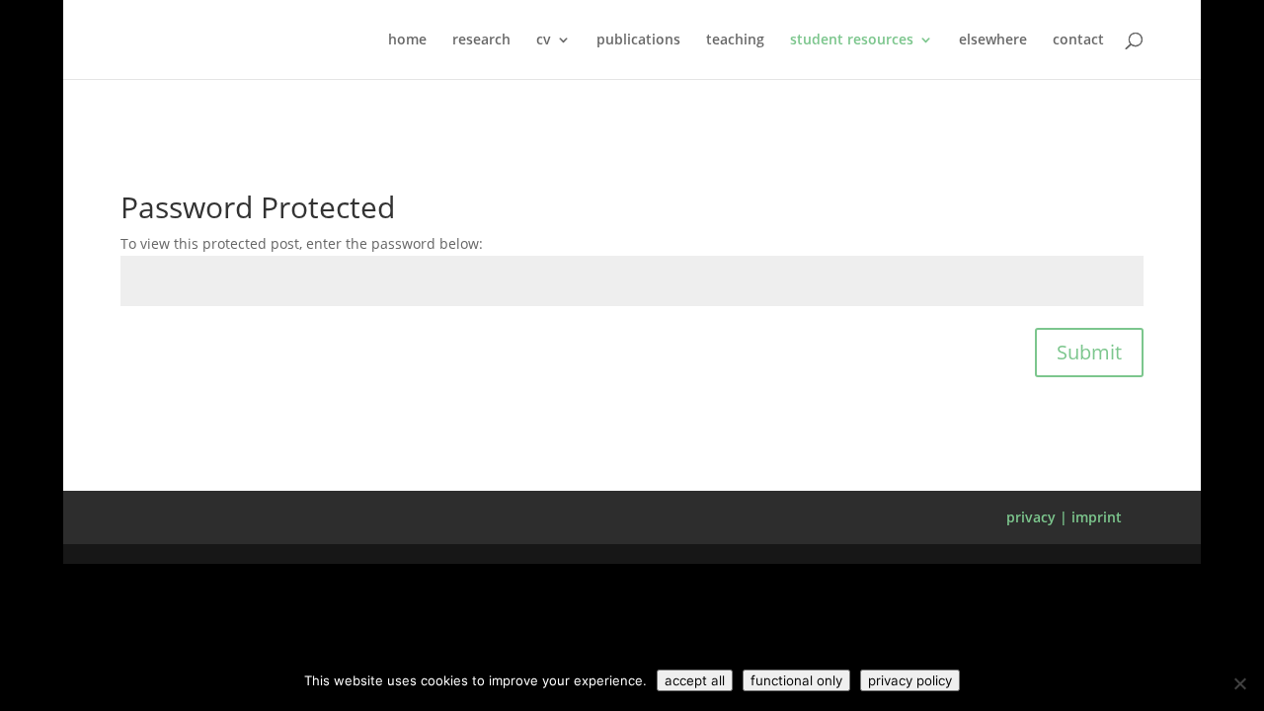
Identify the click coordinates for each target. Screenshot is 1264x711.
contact (1078, 40)
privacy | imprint (1064, 517)
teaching (735, 40)
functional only (796, 680)
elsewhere (993, 40)
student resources (851, 40)
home (407, 40)
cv (543, 40)
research (481, 40)
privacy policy (910, 680)
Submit (1089, 352)
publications (638, 40)
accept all (695, 680)
